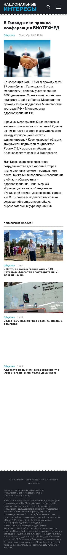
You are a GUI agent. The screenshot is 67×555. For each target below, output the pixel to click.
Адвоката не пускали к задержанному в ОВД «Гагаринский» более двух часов (31, 371)
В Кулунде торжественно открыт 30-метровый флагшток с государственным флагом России (31, 272)
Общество (9, 35)
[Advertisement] (33, 422)
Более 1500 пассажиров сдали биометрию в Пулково (33, 322)
